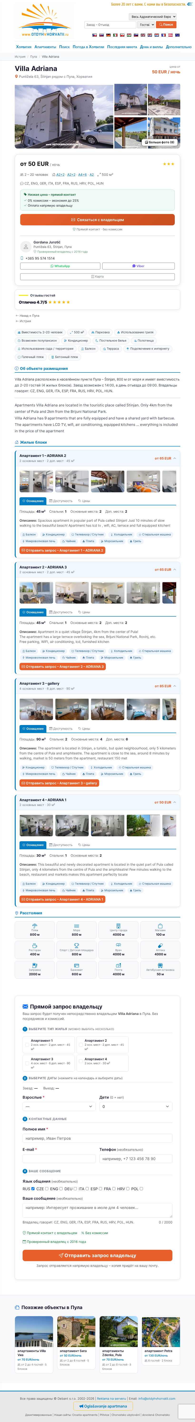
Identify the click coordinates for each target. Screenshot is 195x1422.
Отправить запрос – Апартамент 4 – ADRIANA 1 (64, 899)
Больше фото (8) (161, 142)
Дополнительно (179, 47)
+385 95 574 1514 (40, 258)
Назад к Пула (29, 315)
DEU (69, 1188)
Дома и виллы (151, 47)
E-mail (30, 1149)
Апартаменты (45, 47)
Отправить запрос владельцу (100, 1255)
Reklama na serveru (111, 1398)
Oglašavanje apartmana (105, 1406)
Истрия (20, 56)
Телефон (121, 1149)
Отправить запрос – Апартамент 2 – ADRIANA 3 (65, 667)
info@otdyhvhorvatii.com (156, 1398)
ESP (95, 1188)
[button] (97, 299)
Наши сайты (62, 1415)
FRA (108, 1188)
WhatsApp (62, 266)
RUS (27, 1188)
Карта (99, 276)
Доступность (63, 501)
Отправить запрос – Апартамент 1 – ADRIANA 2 (64, 550)
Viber (140, 266)
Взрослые (34, 1097)
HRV (121, 1188)
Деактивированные (38, 1415)
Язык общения (50, 1181)
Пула (33, 56)
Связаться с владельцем (100, 219)
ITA (82, 1188)
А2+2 (60, 174)
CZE (40, 1188)
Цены (86, 501)
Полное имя (35, 1129)
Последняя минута (122, 47)
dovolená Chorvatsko (156, 1415)
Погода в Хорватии (88, 47)
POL (135, 1188)
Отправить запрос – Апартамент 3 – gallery (61, 783)
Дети (111, 1097)
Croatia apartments (85, 1415)
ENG (54, 1188)
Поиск (167, 24)
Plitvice (104, 1415)
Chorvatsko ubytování (126, 1415)
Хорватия (23, 47)
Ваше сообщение (53, 1198)
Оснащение (35, 501)
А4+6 (82, 174)
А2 (92, 174)
